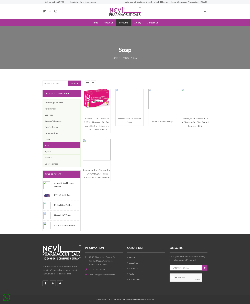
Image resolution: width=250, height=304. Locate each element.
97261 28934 (99, 269)
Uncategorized (51, 164)
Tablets (48, 157)
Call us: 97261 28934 (54, 2)
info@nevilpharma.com (105, 274)
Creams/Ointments (53, 121)
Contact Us (152, 22)
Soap (47, 145)
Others (48, 139)
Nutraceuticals (51, 133)
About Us (108, 22)
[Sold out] (93, 117)
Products (123, 22)
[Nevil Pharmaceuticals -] (125, 11)
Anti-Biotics (50, 108)
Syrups (48, 151)
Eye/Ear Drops (51, 127)
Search (74, 83)
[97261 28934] (6, 298)
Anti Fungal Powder (54, 102)
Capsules (49, 115)
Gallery (137, 22)
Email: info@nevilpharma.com (83, 2)
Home (95, 22)
